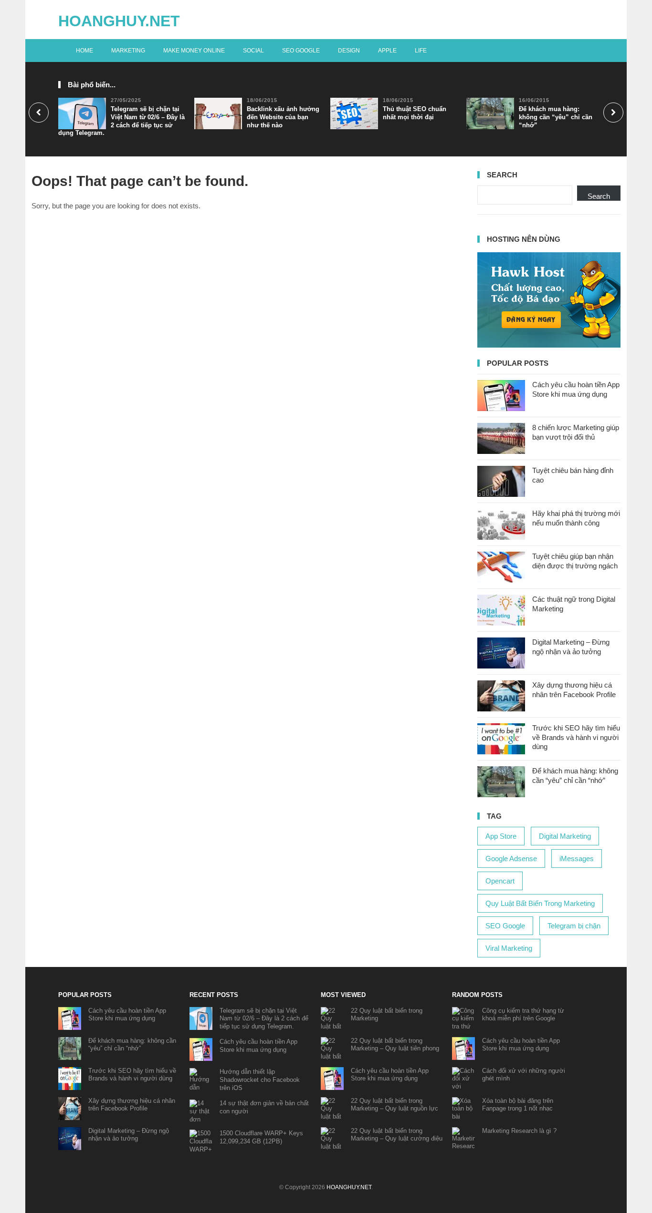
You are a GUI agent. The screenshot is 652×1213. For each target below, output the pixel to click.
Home (84, 50)
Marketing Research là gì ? (519, 1130)
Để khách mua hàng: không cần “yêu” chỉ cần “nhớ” (555, 117)
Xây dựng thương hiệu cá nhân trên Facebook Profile (131, 1104)
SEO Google (301, 50)
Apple (387, 50)
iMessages (576, 858)
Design (349, 50)
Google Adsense (511, 858)
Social (253, 50)
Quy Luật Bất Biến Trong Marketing (540, 903)
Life (421, 50)
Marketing (128, 50)
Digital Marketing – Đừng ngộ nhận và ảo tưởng (128, 1134)
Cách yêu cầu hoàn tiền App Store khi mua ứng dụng (127, 1014)
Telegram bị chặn (573, 926)
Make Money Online (194, 50)
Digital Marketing (565, 836)
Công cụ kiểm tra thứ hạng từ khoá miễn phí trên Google (523, 1014)
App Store (500, 836)
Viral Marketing (508, 948)
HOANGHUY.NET (119, 21)
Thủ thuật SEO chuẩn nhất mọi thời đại (414, 113)
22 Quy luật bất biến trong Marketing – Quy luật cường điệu (396, 1134)
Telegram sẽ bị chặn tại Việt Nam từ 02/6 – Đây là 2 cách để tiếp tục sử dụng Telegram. (121, 121)
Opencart (500, 881)
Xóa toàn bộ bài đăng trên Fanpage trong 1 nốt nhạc (517, 1104)
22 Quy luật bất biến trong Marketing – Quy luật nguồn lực (394, 1104)
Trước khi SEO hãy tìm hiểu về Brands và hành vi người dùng (576, 737)
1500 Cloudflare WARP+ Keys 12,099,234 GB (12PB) (261, 1137)
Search (599, 196)
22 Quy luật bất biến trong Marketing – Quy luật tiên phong (395, 1044)
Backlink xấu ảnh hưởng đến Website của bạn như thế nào (283, 117)
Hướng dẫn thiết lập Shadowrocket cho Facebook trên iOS (260, 1079)
